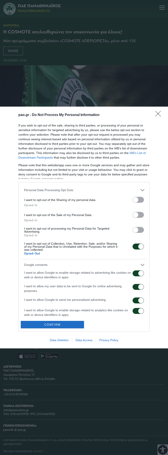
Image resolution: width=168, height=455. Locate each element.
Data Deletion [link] (59, 340)
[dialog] (84, 228)
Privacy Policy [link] (108, 340)
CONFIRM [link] (52, 324)
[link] (159, 115)
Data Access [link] (84, 340)
